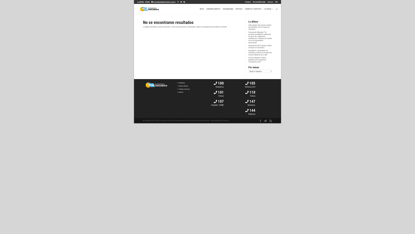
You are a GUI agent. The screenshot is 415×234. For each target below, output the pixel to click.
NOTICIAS (239, 9)
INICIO (202, 9)
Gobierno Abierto (183, 86)
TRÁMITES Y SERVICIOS (253, 9)
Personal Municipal (259, 2)
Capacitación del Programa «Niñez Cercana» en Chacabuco (260, 47)
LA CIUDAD (267, 9)
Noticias (181, 92)
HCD (276, 2)
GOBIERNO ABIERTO (213, 9)
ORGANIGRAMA (228, 9)
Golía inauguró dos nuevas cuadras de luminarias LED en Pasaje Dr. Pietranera (259, 27)
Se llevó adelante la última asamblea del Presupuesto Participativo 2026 (257, 60)
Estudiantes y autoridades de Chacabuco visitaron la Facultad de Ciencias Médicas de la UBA (260, 53)
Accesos (270, 2)
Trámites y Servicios (184, 89)
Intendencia (182, 83)
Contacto (248, 2)
